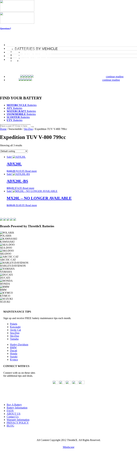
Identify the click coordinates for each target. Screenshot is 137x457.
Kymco (14, 359)
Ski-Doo (28, 129)
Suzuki (13, 356)
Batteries (22, 105)
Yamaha (14, 338)
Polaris (13, 323)
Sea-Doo (14, 332)
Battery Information (17, 407)
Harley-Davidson (19, 344)
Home (3, 129)
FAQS (10, 410)
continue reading (114, 76)
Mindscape (68, 447)
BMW (13, 347)
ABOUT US (13, 413)
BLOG (10, 425)
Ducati (13, 350)
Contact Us (5, 31)
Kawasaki (15, 326)
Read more (31, 171)
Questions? (5, 28)
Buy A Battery (14, 404)
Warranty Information (18, 419)
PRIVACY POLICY (18, 422)
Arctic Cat (15, 329)
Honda (13, 353)
